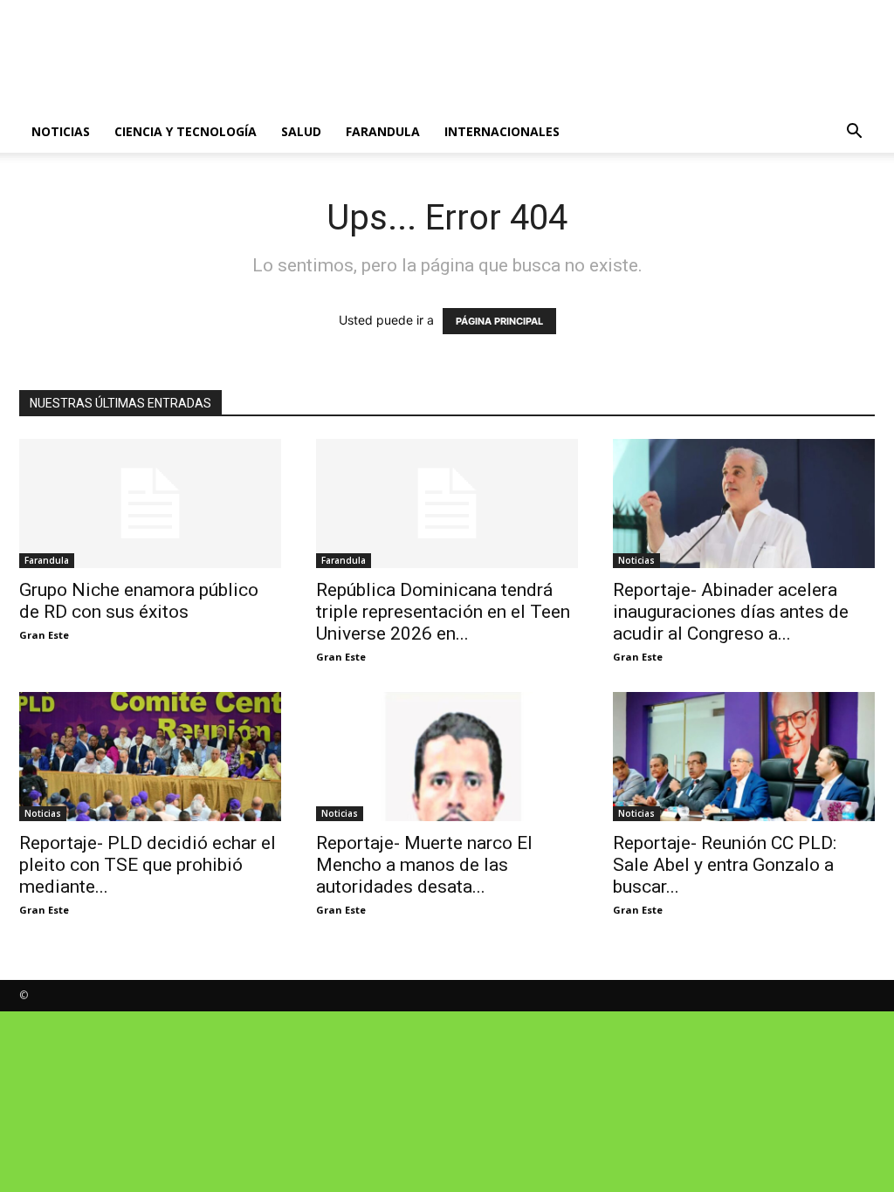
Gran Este (44, 634)
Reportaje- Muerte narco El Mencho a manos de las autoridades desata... (424, 864)
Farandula (383, 131)
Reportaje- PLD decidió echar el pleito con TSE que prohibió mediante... (147, 864)
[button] (854, 133)
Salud (301, 131)
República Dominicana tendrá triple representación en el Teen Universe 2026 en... (443, 611)
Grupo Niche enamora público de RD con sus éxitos (138, 600)
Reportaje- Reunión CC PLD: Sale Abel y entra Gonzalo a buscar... (724, 864)
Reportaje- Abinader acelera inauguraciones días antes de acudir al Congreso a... (731, 611)
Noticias (60, 131)
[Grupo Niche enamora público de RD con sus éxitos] (150, 503)
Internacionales (502, 131)
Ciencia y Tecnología (185, 131)
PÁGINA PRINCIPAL (499, 321)
